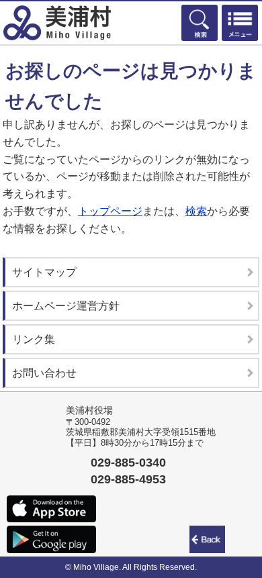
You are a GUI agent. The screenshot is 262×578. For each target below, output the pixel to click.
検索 (199, 23)
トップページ (110, 211)
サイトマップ (44, 272)
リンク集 (33, 339)
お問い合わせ (44, 373)
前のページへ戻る (209, 539)
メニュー (240, 23)
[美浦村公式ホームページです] (57, 22)
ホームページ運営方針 (66, 305)
